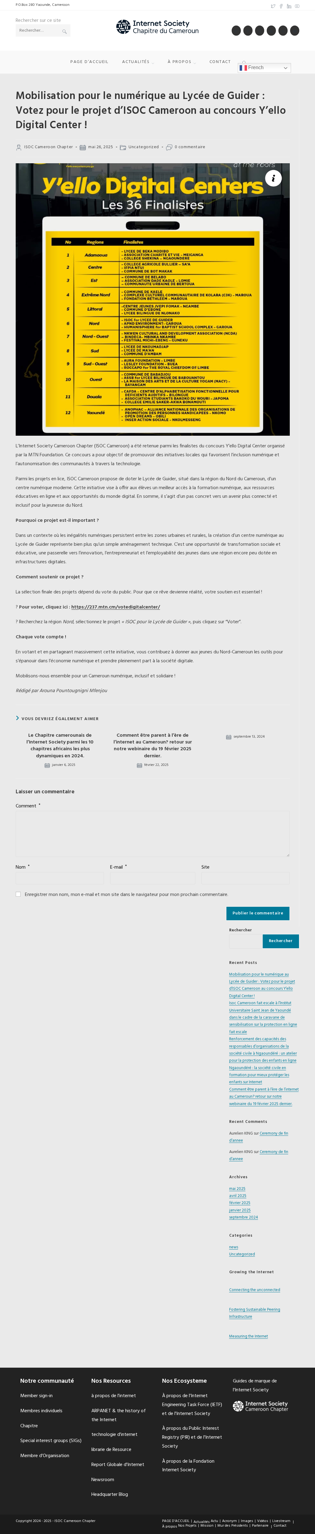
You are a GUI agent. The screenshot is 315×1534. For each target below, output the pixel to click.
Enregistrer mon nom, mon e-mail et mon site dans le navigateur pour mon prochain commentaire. (126, 895)
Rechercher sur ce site (38, 21)
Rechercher (240, 930)
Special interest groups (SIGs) (51, 1441)
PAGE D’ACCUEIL (175, 1521)
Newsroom (102, 1480)
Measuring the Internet (248, 1336)
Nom (23, 867)
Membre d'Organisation (44, 1456)
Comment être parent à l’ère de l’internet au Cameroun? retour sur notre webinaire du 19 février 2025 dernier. (153, 746)
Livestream (281, 1521)
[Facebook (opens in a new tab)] (281, 5)
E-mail (118, 867)
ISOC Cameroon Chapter (48, 147)
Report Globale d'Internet (117, 1465)
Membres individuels (41, 1411)
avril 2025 (237, 1196)
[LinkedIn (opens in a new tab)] (289, 5)
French (255, 67)
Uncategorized (144, 147)
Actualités (201, 1522)
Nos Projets (187, 1526)
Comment (28, 806)
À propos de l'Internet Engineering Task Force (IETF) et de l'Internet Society (192, 1405)
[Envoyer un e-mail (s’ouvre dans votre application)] (294, 31)
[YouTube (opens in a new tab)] (296, 5)
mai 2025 (237, 1189)
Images (247, 1521)
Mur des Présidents (232, 1526)
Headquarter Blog (109, 1495)
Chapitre (29, 1426)
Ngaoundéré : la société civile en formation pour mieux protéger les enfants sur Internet (259, 1075)
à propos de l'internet (113, 1396)
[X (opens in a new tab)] (273, 5)
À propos (169, 1527)
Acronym (229, 1521)
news (233, 1247)
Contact (279, 1526)
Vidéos (262, 1521)
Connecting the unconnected (254, 1290)
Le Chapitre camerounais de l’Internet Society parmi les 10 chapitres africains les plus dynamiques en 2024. (60, 746)
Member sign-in (36, 1396)
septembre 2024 (243, 1217)
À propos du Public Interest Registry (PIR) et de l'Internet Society (192, 1437)
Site (205, 867)
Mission (207, 1526)
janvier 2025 (240, 1210)
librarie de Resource (111, 1450)
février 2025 (239, 1203)
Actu (214, 1521)
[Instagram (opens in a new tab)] (259, 31)
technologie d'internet (114, 1435)
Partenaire (260, 1526)
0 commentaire (190, 147)
